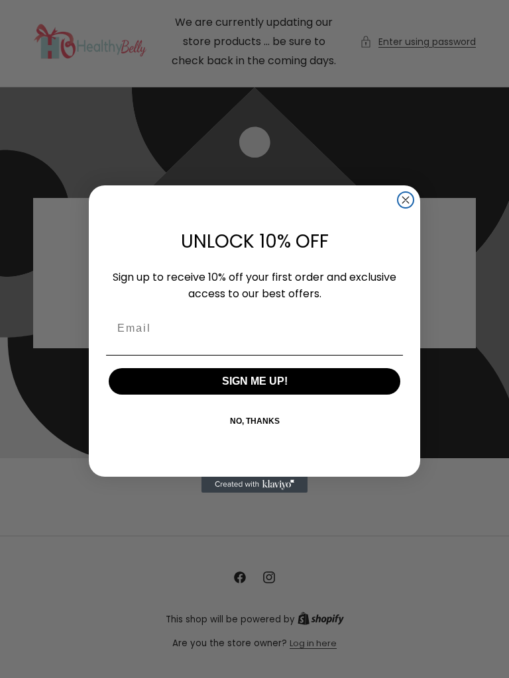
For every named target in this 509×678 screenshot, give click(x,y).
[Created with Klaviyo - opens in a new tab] (254, 485)
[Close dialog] (406, 200)
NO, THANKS (255, 421)
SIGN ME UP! (255, 381)
